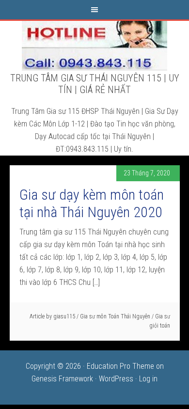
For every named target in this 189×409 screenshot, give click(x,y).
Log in (148, 378)
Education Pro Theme (120, 366)
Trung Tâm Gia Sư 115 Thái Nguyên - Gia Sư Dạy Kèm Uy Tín (94, 45)
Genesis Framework (62, 378)
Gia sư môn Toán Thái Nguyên (115, 316)
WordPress (116, 378)
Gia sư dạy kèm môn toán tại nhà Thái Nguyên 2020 (91, 203)
